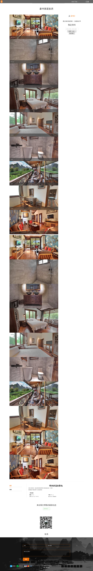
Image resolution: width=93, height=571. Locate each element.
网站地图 (48, 567)
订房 (87, 2)
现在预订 (71, 33)
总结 (10, 485)
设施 (10, 489)
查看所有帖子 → (46, 508)
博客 (44, 567)
